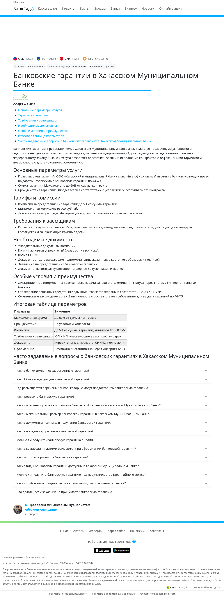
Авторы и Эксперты (88, 531)
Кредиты (68, 8)
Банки (115, 8)
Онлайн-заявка (170, 8)
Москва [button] (19, 2)
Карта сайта (116, 531)
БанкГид (22, 8)
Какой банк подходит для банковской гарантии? (52, 379)
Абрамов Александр (41, 509)
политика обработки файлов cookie (113, 593)
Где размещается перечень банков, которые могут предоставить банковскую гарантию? (82, 388)
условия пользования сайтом (157, 593)
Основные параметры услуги (40, 110)
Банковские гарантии (102, 66)
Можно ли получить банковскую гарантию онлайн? (55, 440)
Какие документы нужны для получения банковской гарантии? (64, 422)
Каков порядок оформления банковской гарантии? (54, 431)
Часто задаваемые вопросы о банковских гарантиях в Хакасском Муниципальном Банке (85, 141)
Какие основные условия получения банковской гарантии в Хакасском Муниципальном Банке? (88, 405)
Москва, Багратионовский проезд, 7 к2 (198, 587)
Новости (148, 8)
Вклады (100, 8)
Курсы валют (47, 8)
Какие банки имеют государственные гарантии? (52, 370)
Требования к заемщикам (37, 120)
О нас (64, 531)
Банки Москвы (36, 66)
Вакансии (137, 531)
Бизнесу (131, 8)
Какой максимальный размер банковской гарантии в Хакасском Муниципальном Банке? (83, 414)
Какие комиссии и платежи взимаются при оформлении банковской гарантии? (76, 448)
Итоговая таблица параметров (41, 136)
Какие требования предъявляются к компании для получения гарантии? (71, 483)
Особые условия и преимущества (43, 131)
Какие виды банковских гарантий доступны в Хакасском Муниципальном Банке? (77, 466)
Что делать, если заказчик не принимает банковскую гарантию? (65, 492)
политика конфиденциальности (68, 593)
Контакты (156, 531)
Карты (84, 8)
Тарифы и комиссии (33, 115)
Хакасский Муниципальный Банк (67, 66)
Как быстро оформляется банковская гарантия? (52, 457)
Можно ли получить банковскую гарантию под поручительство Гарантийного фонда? (81, 474)
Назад (20, 66)
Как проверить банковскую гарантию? (45, 396)
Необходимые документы (37, 125)
